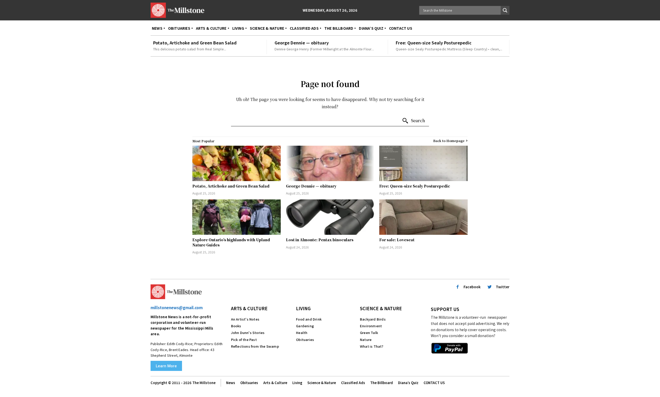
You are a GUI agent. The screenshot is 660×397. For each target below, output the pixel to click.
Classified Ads (353, 382)
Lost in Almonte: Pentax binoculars (319, 239)
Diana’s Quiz (408, 382)
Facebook (472, 286)
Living (303, 308)
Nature (366, 339)
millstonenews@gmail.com (177, 307)
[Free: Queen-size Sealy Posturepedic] (423, 163)
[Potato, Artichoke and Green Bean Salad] (236, 163)
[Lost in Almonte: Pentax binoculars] (330, 217)
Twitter (502, 286)
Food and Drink (308, 319)
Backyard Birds (373, 319)
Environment (371, 325)
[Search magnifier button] (505, 10)
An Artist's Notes (245, 319)
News (230, 382)
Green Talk (369, 332)
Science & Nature (381, 308)
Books (236, 325)
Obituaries (305, 339)
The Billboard (381, 382)
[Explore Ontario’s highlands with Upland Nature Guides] (236, 217)
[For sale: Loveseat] (423, 217)
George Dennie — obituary (302, 43)
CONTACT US (434, 382)
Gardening (305, 325)
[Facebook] (457, 287)
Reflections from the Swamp (255, 346)
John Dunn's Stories (248, 332)
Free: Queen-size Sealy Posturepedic (434, 43)
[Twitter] (489, 287)
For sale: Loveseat (397, 239)
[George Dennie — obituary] (330, 163)
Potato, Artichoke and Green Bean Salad (195, 43)
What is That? (372, 346)
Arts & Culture (249, 308)
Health (301, 332)
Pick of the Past (244, 339)
